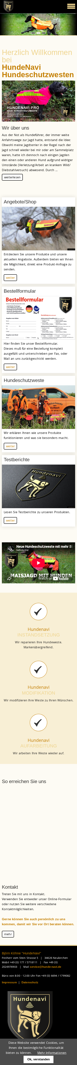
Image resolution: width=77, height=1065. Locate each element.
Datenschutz (29, 982)
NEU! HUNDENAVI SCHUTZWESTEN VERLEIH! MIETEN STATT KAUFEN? (44, 33)
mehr (8, 934)
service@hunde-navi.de (45, 966)
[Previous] (7, 24)
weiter (10, 278)
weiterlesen (12, 177)
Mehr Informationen (52, 1053)
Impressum (9, 982)
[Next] (69, 24)
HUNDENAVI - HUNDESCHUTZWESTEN (38, 33)
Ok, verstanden (38, 1059)
